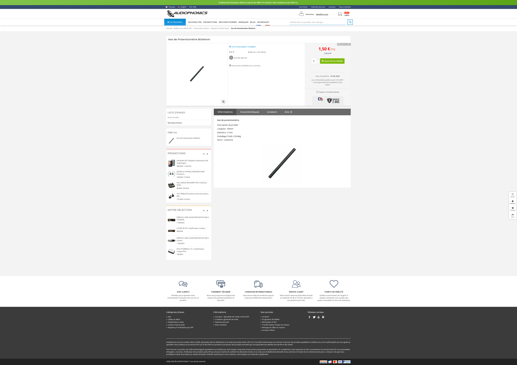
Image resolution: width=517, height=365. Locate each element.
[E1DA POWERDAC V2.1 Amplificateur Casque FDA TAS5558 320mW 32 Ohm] (171, 251)
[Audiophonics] (187, 14)
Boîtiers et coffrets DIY (183, 28)
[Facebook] (309, 317)
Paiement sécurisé (318, 7)
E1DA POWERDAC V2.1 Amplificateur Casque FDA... (190, 250)
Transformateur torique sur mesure (275, 325)
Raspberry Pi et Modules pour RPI (179, 327)
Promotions (210, 22)
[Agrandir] (223, 102)
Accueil (169, 28)
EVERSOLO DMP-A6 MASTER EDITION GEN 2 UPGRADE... (193, 218)
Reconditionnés (228, 22)
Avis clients (303, 7)
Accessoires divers (201, 28)
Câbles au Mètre (173, 319)
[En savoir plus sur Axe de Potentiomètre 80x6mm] (171, 141)
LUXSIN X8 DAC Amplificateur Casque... (191, 228)
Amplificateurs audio (175, 322)
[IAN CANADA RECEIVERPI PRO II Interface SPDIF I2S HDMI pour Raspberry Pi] (171, 185)
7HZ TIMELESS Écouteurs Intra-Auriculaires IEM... (192, 195)
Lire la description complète (243, 46)
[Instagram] (323, 317)
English (183, 7)
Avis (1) (288, 112)
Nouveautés (195, 22)
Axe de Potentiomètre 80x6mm (188, 138)
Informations (225, 112)
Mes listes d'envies (175, 122)
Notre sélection (180, 210)
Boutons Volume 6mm (220, 28)
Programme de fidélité (270, 319)
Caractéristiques (249, 112)
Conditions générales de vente (225, 319)
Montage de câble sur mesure (273, 327)
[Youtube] (318, 317)
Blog (253, 22)
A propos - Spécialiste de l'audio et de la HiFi (231, 317)
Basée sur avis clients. (256, 52)
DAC (168, 317)
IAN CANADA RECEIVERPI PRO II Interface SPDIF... (192, 184)
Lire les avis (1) (240, 58)
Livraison (332, 7)
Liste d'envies (176, 112)
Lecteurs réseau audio (175, 325)
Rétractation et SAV (269, 322)
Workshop (263, 22)
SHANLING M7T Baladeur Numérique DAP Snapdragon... (192, 161)
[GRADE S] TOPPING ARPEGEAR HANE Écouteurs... (191, 173)
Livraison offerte (268, 330)
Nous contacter (345, 7)
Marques (243, 22)
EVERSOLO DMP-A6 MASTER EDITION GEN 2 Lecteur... (193, 239)
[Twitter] (314, 317)
